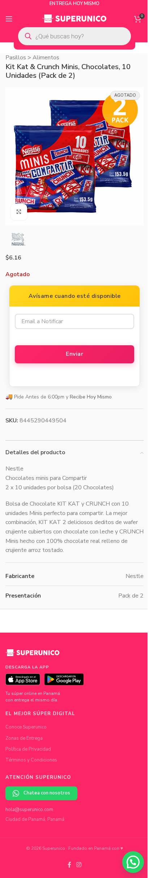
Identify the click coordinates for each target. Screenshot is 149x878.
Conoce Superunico (26, 727)
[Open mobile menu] (9, 19)
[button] (133, 862)
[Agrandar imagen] (19, 212)
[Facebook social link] (69, 865)
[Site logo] (74, 18)
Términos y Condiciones (31, 760)
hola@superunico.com (29, 809)
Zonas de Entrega (24, 738)
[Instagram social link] (79, 865)
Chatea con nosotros (47, 793)
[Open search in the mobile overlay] (74, 36)
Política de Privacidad (28, 749)
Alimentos (46, 58)
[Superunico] (32, 655)
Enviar (74, 354)
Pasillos (15, 58)
